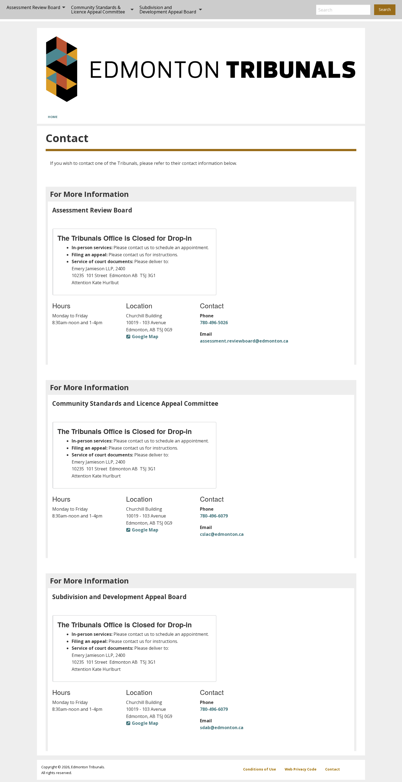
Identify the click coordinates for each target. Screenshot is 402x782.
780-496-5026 (214, 323)
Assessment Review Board (33, 7)
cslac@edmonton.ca (222, 534)
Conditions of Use (259, 769)
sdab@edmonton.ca (221, 728)
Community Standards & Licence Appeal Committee (98, 9)
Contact (332, 769)
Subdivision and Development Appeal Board (167, 9)
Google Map (145, 337)
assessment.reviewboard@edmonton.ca (244, 341)
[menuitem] (34, 9)
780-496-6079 (214, 516)
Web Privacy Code (300, 769)
